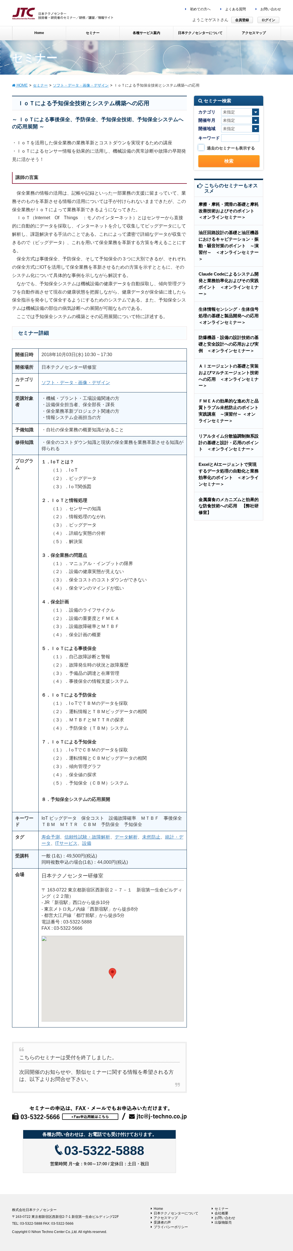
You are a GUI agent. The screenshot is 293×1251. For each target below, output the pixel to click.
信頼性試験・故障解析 (87, 837)
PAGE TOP (280, 1208)
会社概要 (221, 1213)
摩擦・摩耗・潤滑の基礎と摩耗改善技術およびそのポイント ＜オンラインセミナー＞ (229, 211)
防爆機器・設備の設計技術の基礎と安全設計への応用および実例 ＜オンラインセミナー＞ (229, 344)
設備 (86, 843)
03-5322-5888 (104, 1150)
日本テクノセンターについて (176, 1213)
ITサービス (66, 843)
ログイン (268, 20)
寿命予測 (50, 837)
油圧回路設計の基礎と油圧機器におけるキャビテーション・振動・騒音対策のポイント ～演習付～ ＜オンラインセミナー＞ (229, 245)
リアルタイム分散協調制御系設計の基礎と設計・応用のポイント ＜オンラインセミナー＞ (229, 443)
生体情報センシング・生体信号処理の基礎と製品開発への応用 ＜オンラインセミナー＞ (231, 316)
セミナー (221, 1209)
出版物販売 (223, 1222)
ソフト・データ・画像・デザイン (75, 382)
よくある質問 (235, 9)
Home (158, 1209)
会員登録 (242, 20)
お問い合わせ (270, 9)
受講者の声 (162, 1222)
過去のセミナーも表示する (231, 148)
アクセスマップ (166, 1218)
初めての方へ (200, 9)
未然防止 (151, 837)
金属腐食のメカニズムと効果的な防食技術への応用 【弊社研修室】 (229, 506)
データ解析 (126, 837)
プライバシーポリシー (171, 1227)
